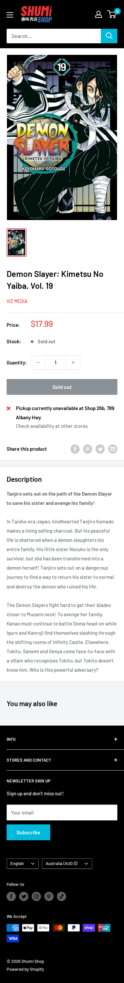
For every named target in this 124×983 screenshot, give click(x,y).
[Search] (109, 36)
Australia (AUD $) (61, 863)
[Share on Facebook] (75, 449)
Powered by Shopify (25, 969)
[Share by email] (112, 449)
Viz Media (17, 301)
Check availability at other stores (52, 426)
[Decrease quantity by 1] (38, 362)
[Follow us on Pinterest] (49, 896)
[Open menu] (10, 15)
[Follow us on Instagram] (36, 896)
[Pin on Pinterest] (87, 449)
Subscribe (28, 832)
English (17, 863)
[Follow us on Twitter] (23, 896)
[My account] (98, 14)
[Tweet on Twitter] (100, 449)
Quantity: (17, 362)
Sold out (62, 387)
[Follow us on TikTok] (61, 896)
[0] (112, 14)
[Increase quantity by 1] (73, 362)
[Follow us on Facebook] (11, 896)
